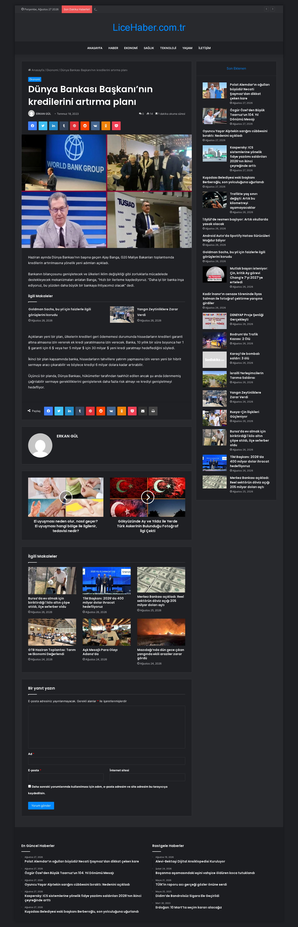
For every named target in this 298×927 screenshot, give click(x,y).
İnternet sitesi (119, 770)
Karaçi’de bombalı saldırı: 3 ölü (245, 356)
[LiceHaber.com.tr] (149, 27)
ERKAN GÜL (43, 113)
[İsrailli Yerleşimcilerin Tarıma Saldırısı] (215, 379)
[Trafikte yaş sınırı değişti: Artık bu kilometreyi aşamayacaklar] (215, 200)
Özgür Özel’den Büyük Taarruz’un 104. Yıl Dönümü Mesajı (247, 114)
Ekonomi (131, 48)
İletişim (205, 48)
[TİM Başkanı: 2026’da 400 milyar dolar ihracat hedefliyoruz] (107, 580)
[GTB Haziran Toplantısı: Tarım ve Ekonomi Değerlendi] (52, 632)
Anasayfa (94, 48)
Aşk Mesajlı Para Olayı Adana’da (100, 652)
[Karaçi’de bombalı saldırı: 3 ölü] (215, 360)
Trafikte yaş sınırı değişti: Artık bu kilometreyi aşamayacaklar (243, 201)
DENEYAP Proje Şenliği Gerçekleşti (247, 317)
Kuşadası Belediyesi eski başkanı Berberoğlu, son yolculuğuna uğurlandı (233, 179)
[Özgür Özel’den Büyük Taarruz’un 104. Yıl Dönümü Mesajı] (215, 116)
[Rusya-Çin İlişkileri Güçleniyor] (215, 418)
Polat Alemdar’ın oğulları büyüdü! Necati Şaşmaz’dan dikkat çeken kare (250, 91)
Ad (31, 754)
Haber (113, 48)
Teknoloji (168, 48)
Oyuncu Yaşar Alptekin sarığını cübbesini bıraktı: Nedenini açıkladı (138, 9)
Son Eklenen (236, 68)
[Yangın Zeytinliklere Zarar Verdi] (122, 314)
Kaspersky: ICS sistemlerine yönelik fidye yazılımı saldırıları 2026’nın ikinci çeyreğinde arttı (248, 156)
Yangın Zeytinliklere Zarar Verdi (245, 394)
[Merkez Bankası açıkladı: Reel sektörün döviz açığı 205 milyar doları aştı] (161, 579)
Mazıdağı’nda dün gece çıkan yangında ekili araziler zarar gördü (160, 654)
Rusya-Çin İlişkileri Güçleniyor (244, 414)
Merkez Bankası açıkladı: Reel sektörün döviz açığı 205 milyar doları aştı (160, 600)
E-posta (34, 770)
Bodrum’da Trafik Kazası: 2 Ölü (244, 336)
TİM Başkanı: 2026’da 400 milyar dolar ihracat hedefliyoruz (103, 602)
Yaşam (187, 48)
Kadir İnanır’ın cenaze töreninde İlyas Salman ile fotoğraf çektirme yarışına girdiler (232, 298)
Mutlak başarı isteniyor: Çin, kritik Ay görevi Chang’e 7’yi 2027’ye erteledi (249, 275)
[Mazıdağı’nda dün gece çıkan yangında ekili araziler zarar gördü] (161, 632)
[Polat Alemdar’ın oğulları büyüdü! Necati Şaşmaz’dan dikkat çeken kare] (215, 90)
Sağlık (149, 48)
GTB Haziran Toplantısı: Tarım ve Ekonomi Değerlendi (52, 652)
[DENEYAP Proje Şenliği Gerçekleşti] (215, 321)
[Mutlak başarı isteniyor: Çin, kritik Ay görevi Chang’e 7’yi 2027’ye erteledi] (215, 274)
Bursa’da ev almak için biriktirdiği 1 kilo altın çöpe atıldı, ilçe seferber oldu (49, 602)
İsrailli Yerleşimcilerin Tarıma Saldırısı (247, 375)
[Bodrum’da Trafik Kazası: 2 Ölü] (215, 340)
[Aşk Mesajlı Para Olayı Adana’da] (107, 632)
